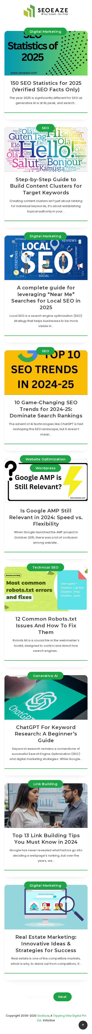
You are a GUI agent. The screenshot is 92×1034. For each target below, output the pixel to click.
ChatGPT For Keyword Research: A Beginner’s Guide (46, 734)
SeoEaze (43, 1016)
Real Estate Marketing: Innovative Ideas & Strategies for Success (46, 943)
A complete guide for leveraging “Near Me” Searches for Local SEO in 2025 (46, 298)
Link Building (45, 784)
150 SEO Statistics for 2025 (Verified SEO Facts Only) (46, 86)
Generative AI (45, 676)
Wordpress (46, 468)
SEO (45, 128)
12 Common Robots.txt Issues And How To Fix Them (46, 625)
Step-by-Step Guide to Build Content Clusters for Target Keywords (46, 186)
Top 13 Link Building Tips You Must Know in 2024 (46, 839)
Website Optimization (45, 459)
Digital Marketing (45, 31)
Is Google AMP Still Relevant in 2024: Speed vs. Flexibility (46, 517)
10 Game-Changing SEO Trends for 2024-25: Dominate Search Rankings (46, 409)
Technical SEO (45, 567)
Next (62, 997)
